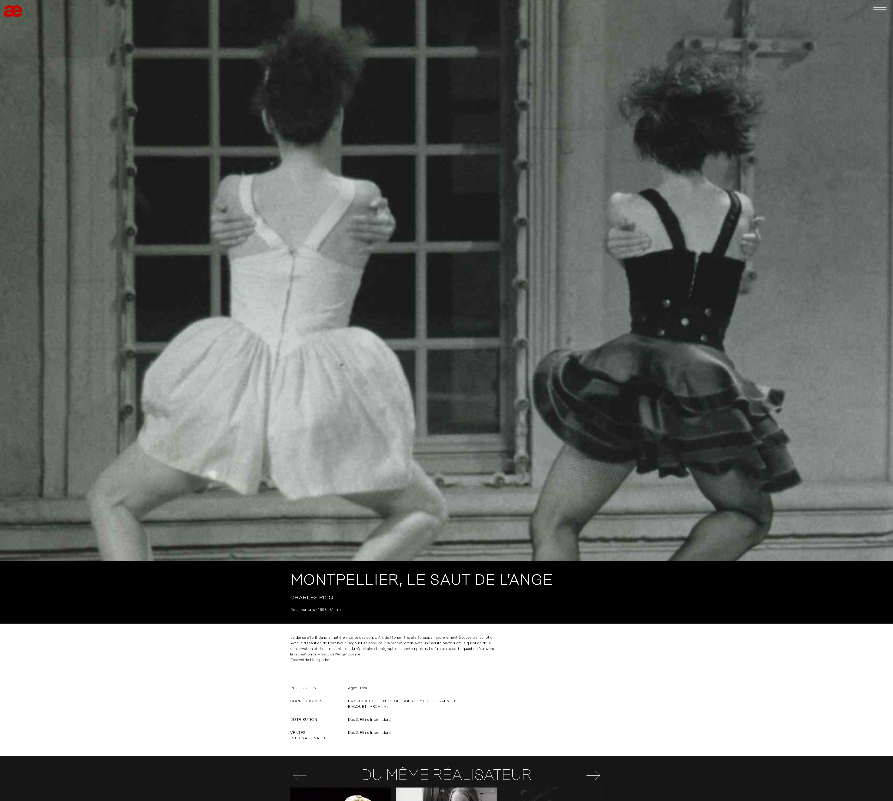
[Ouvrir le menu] (880, 11)
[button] (593, 775)
